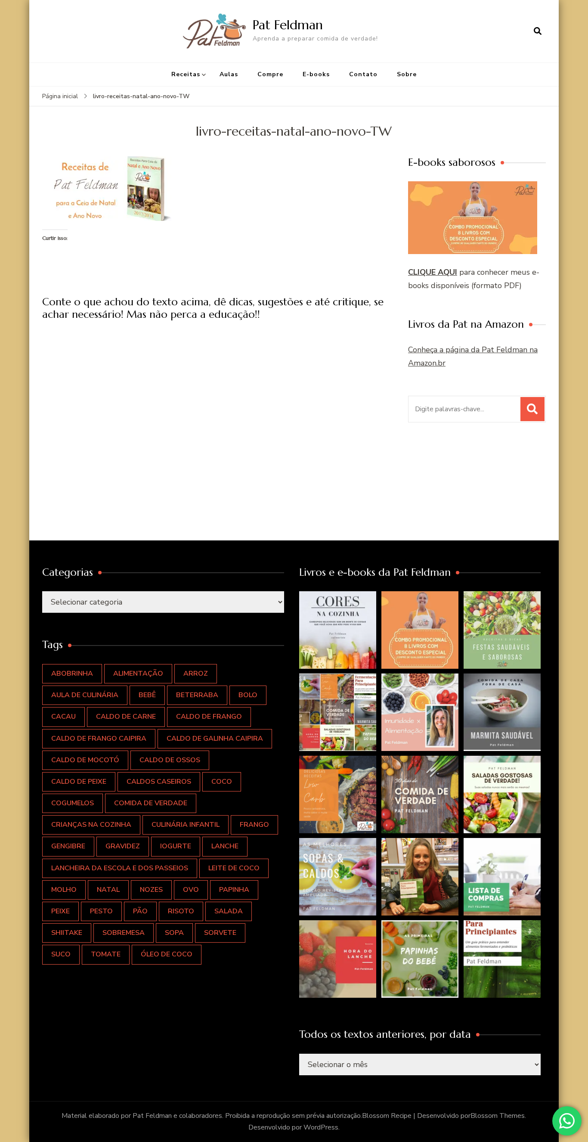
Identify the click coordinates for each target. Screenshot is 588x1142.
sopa (174, 932)
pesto (101, 911)
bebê (147, 695)
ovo (191, 889)
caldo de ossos (169, 760)
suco (61, 954)
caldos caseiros (159, 781)
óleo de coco (166, 954)
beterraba (197, 695)
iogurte (175, 846)
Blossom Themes (497, 1115)
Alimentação (138, 673)
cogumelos (72, 803)
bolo (247, 695)
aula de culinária (84, 695)
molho (64, 889)
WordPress (320, 1127)
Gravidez (122, 846)
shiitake (66, 932)
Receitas (185, 74)
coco (221, 781)
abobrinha (72, 673)
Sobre (407, 74)
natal (108, 889)
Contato (363, 74)
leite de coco (234, 868)
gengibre (68, 846)
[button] (338, 630)
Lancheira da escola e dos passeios (119, 868)
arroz (195, 673)
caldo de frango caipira (98, 738)
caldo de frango (209, 716)
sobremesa (123, 932)
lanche (224, 846)
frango (254, 824)
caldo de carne (126, 716)
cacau (63, 716)
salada (228, 911)
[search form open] (537, 31)
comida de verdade (150, 803)
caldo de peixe (78, 781)
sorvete (220, 932)
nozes (151, 889)
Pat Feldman (288, 25)
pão (140, 911)
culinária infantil (186, 824)
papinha (234, 889)
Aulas (229, 74)
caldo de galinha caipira (215, 738)
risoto (181, 911)
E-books (316, 74)
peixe (60, 911)
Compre (270, 74)
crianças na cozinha (91, 824)
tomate (106, 954)
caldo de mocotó (85, 760)
